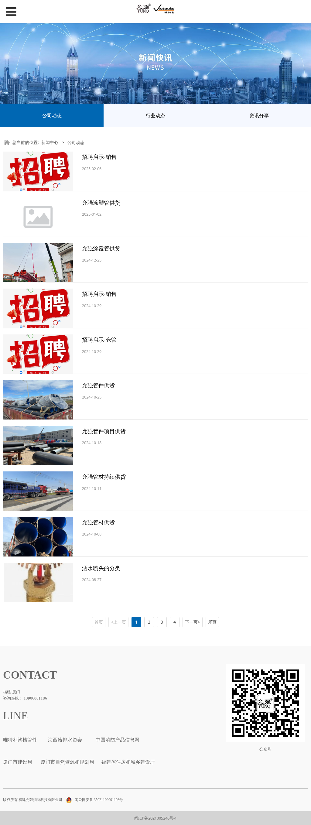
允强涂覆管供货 (101, 248)
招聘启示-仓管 (99, 339)
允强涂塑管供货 (101, 202)
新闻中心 (49, 142)
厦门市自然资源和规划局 (66, 762)
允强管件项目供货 (104, 431)
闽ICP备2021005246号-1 (155, 818)
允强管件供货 (98, 385)
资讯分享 (259, 115)
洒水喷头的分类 (101, 568)
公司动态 (52, 115)
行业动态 (155, 115)
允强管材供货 (98, 522)
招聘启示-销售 (99, 156)
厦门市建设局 (17, 762)
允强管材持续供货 (104, 476)
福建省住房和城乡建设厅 (127, 762)
